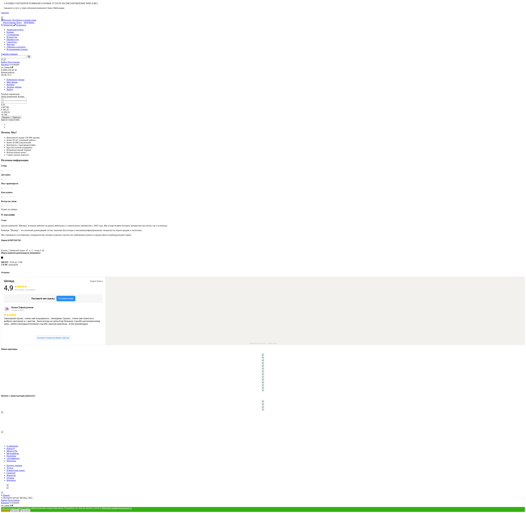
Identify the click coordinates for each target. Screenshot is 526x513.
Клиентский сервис (16, 470)
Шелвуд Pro (12, 451)
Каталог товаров (14, 465)
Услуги (10, 468)
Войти (4, 62)
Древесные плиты (15, 29)
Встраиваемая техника (17, 49)
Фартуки (11, 44)
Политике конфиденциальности (117, 508)
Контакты (11, 480)
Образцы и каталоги (16, 47)
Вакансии (11, 475)
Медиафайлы (13, 453)
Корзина (5, 64)
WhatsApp (8, 25)
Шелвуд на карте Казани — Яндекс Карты (263, 343)
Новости (11, 448)
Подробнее (1, 170)
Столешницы (13, 34)
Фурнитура (12, 37)
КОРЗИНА (29, 22)
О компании (12, 446)
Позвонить (21, 25)
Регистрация (13, 62)
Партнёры (11, 456)
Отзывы (10, 478)
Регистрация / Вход (12, 22)
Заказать (5, 12)
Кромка (10, 32)
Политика (11, 461)
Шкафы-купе (13, 39)
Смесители (12, 42)
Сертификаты (13, 458)
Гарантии (11, 473)
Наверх (6, 495)
